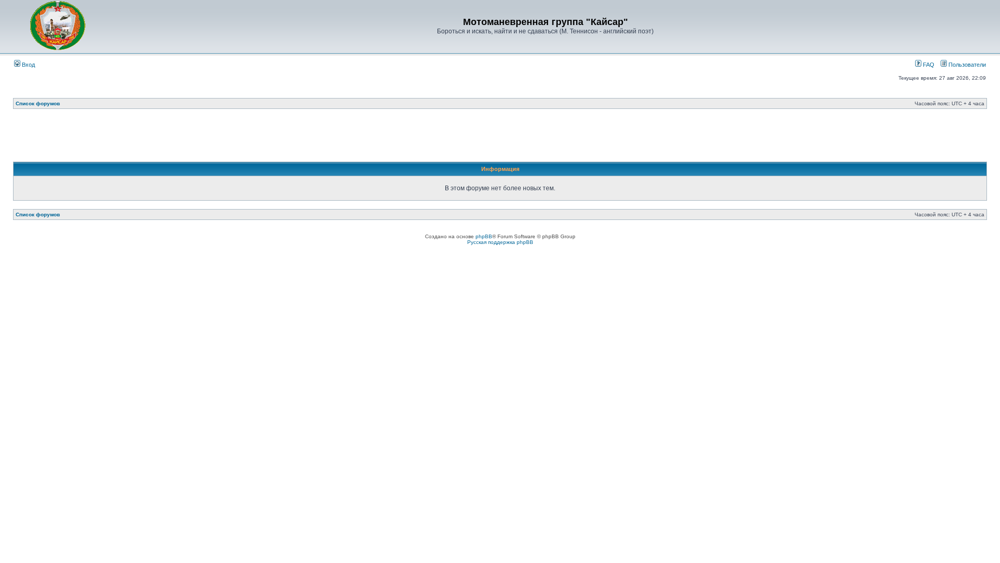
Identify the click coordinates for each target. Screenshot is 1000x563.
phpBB (484, 236)
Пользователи (966, 65)
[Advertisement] (500, 138)
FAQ (927, 65)
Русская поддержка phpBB (500, 242)
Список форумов (38, 103)
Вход (27, 65)
